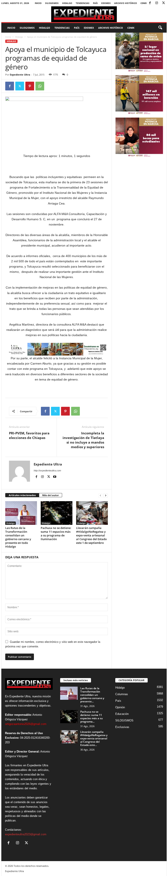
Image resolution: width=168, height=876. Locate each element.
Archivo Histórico (125, 3)
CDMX (143, 3)
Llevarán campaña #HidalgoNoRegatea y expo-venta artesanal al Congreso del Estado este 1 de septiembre (91, 535)
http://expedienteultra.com (47, 470)
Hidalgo (67, 3)
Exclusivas (122, 727)
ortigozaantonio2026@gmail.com (25, 724)
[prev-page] (100, 495)
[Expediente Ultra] (84, 14)
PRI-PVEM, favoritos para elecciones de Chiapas (29, 435)
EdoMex (106, 3)
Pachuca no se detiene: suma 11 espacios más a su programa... (91, 716)
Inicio (38, 3)
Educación (122, 714)
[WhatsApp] (39, 86)
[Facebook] (149, 3)
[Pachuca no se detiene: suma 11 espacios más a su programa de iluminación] (56, 513)
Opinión (120, 707)
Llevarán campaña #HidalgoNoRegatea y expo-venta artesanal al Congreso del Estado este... (93, 738)
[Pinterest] (29, 86)
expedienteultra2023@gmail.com (25, 834)
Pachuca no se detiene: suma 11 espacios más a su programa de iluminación (56, 533)
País (95, 3)
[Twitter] (163, 3)
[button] (160, 28)
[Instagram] (156, 3)
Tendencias (82, 3)
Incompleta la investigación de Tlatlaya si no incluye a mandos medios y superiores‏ (83, 440)
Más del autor (50, 495)
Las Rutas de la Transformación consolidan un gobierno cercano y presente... (92, 694)
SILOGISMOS (52, 3)
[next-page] (105, 495)
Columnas (121, 694)
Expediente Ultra (20, 74)
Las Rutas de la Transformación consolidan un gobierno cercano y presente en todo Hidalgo (18, 537)
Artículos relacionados (22, 495)
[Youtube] (54, 477)
